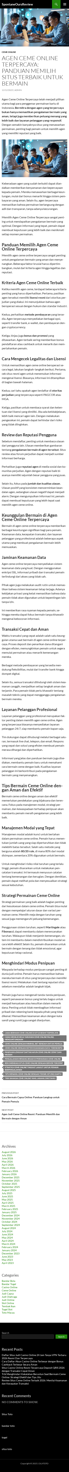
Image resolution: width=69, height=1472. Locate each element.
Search (5, 1332)
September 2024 (11, 1224)
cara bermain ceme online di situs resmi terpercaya (31, 1033)
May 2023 (7, 1259)
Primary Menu (65, 4)
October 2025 (9, 1183)
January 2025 (9, 1212)
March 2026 (8, 1167)
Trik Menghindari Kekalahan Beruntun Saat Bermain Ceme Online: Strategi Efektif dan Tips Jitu (34, 1376)
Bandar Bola (8, 1280)
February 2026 (10, 1171)
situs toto (7, 1449)
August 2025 (9, 1190)
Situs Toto (7, 1414)
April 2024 (8, 1240)
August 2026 (9, 1151)
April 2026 (8, 1164)
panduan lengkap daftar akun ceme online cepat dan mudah (33, 1053)
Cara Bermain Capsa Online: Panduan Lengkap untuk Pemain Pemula (31, 1097)
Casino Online (9, 1287)
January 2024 (9, 1250)
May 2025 (7, 1199)
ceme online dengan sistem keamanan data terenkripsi (33, 1048)
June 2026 (7, 1158)
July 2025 (7, 1193)
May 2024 (7, 1237)
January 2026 (9, 1174)
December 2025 (10, 1177)
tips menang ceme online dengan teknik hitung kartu (33, 1074)
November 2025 (11, 1180)
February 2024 (10, 1247)
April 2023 (8, 1262)
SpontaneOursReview (17, 4)
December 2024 (10, 1215)
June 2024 (7, 1234)
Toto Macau (8, 1312)
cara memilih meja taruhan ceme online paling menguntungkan (29, 1038)
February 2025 (10, 1209)
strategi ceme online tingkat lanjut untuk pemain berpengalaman (31, 1068)
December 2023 (10, 1253)
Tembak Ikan (8, 1306)
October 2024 (9, 1221)
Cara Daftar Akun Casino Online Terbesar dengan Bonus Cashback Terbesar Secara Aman (32, 1363)
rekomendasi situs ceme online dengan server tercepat (34, 1063)
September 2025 (11, 1186)
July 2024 (7, 1231)
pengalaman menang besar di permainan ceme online (33, 1059)
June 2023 (7, 1256)
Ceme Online (9, 52)
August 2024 (9, 1228)
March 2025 (8, 1205)
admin (18, 90)
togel (4, 1437)
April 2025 (8, 1202)
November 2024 (11, 1218)
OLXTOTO (43, 1463)
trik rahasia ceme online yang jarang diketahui (30, 1078)
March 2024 (8, 1243)
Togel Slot (7, 1309)
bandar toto (8, 1425)
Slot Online (8, 1303)
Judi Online (8, 1299)
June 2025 (7, 1196)
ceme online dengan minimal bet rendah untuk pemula (33, 1044)
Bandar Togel (9, 1284)
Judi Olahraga (9, 1296)
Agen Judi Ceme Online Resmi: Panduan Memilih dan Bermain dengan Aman (31, 1114)
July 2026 (7, 1155)
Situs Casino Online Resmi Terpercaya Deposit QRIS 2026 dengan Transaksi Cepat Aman (33, 1369)
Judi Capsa (8, 1293)
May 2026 (7, 1161)
